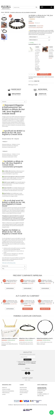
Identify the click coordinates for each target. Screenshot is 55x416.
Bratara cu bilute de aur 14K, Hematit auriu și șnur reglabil (27, 301)
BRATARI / (7, 12)
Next (4, 40)
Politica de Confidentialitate (8, 391)
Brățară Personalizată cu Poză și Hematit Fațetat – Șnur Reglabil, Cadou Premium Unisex (27, 281)
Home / (3, 12)
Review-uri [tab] (5, 266)
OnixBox (30, 21)
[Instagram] (29, 373)
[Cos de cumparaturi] (51, 7)
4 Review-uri (37, 23)
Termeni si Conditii (6, 389)
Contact (4, 394)
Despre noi (4, 387)
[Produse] (42, 7)
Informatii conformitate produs (8, 263)
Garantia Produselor (24, 391)
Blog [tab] (3, 268)
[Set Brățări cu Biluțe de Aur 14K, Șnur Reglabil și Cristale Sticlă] (17, 23)
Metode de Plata (23, 387)
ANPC (21, 394)
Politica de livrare (5, 392)
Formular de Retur (24, 392)
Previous (4, 15)
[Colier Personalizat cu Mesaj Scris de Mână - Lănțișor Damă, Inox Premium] (10, 328)
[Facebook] (26, 373)
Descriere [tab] (4, 101)
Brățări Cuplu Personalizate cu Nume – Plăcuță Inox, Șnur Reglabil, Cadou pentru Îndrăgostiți (10, 281)
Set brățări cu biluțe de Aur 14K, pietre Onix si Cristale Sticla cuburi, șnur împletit (45, 301)
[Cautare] (36, 7)
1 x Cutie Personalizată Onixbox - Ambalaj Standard (51, 52)
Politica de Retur (23, 389)
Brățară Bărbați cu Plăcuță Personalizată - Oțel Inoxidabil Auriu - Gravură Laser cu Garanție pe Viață (45, 281)
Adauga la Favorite (34, 84)
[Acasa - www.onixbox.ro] (6, 7)
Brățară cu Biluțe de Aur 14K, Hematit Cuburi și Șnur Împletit (9, 301)
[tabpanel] (17, 23)
